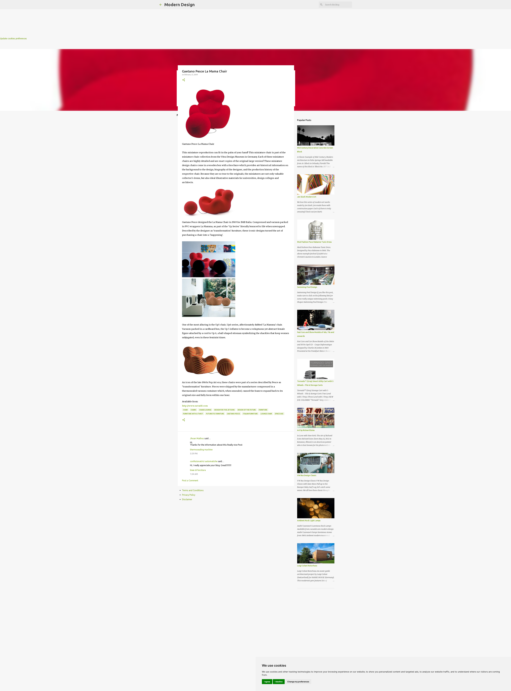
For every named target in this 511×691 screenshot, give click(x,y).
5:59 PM (194, 453)
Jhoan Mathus (197, 438)
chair (185, 410)
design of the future (247, 410)
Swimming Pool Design (307, 287)
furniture (263, 410)
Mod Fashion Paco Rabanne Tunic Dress (314, 242)
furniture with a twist (193, 414)
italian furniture (250, 414)
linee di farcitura (198, 470)
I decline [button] (279, 681)
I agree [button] (267, 681)
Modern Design (179, 4)
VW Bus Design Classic (306, 475)
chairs (193, 410)
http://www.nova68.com (195, 405)
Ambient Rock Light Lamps (308, 520)
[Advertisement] (80, 18)
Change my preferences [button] (298, 681)
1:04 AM (194, 474)
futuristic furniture (215, 414)
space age (279, 414)
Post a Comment (190, 480)
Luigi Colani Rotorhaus (307, 566)
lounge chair (266, 414)
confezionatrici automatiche (203, 461)
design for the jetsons (224, 410)
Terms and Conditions (193, 490)
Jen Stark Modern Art (306, 197)
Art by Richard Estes (306, 430)
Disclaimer (187, 499)
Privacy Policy (188, 495)
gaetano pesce (233, 414)
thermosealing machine (201, 449)
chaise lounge (205, 410)
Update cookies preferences (13, 38)
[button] (183, 80)
